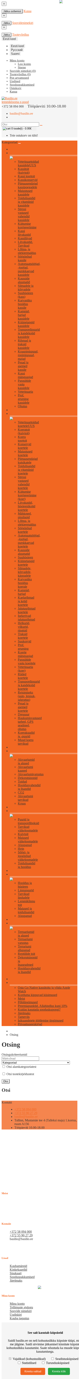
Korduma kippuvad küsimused (37, 995)
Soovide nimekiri (21, 1311)
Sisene (22, 67)
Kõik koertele (17, 413)
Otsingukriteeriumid (14, 1054)
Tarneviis (24, 1017)
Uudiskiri (16, 1314)
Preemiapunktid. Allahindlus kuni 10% (42, 1006)
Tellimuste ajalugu (21, 1307)
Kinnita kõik (59, 1371)
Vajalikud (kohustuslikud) (29, 1359)
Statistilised (29, 1363)
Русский (16, 50)
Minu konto (17, 1303)
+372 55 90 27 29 (25, 1113)
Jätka (6, 23)
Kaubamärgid (18, 1266)
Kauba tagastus (19, 1318)
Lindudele (15, 874)
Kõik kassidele (18, 153)
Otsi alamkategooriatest (21, 1066)
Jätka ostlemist (12, 11)
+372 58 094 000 (25, 1109)
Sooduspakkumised (22, 1277)
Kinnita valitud (33, 1371)
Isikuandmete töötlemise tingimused (40, 1020)
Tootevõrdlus (20, 34)
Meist (21, 998)
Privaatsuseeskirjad (30, 1024)
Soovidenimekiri (22, 23)
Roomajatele (17, 923)
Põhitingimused (28, 1002)
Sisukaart (15, 1273)
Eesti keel (17, 46)
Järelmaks (24, 1013)
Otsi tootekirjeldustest (20, 1074)
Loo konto (24, 64)
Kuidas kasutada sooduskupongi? (39, 1009)
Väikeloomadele (19, 810)
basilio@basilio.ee (21, 113)
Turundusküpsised (57, 1363)
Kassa (27, 11)
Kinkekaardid (18, 1269)
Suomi (15, 53)
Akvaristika (16, 751)
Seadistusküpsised (66, 1359)
